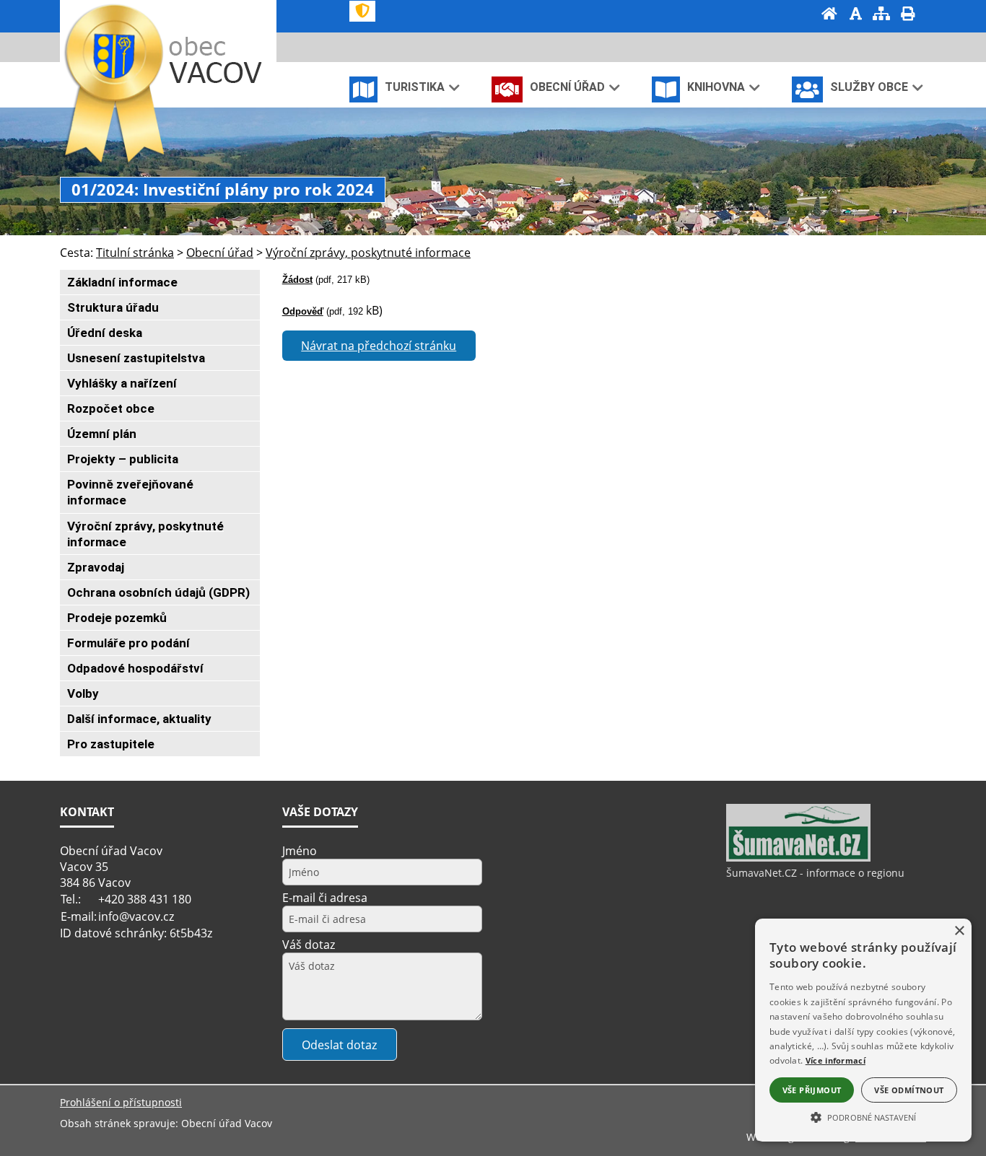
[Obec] (219, 60)
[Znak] (362, 11)
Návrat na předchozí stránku (378, 346)
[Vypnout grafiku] (855, 15)
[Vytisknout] (907, 15)
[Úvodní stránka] (829, 15)
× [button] (959, 931)
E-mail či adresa (324, 898)
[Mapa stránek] (881, 15)
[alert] (863, 1030)
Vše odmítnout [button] (908, 1090)
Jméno (299, 851)
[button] (863, 1116)
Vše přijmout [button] (812, 1090)
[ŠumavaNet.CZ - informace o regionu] (798, 858)
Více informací (835, 1060)
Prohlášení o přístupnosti (121, 1102)
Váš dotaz (308, 945)
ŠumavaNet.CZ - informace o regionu (815, 873)
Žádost (297, 279)
